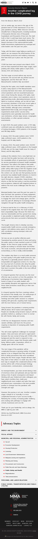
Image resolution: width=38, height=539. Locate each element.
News (22, 521)
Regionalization (9, 473)
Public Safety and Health (13, 470)
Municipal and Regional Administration (17, 438)
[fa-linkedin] (25, 2)
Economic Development (12, 445)
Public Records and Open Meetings (16, 467)
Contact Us (28, 525)
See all (7, 442)
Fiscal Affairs (7, 434)
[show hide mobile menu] (35, 2)
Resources (29, 521)
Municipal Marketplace (14, 525)
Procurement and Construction (14, 464)
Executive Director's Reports (17, 8)
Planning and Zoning (11, 461)
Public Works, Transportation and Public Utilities (18, 485)
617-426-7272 (17, 510)
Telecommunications (11, 477)
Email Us (15, 514)
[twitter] (30, 2)
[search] (33, 2)
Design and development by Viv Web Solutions (20, 536)
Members (8, 521)
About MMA (16, 523)
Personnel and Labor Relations (14, 480)
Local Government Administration (15, 454)
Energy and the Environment (13, 430)
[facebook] (23, 2)
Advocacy (15, 521)
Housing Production (11, 448)
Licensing (8, 451)
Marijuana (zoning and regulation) (15, 458)
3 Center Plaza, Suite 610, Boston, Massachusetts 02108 (20, 505)
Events (8, 523)
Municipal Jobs (27, 523)
